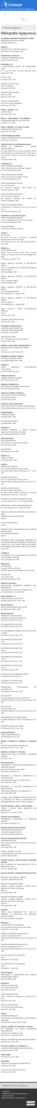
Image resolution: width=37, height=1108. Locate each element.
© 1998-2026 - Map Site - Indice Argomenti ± (15, 1086)
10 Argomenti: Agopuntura (18, 27)
